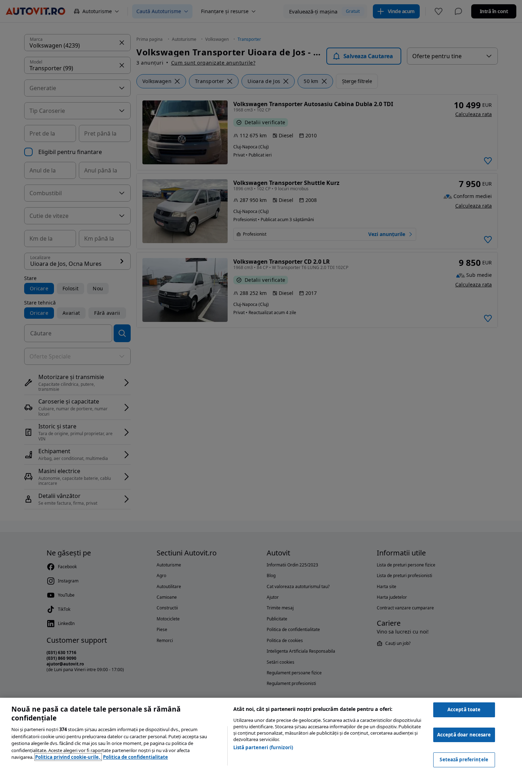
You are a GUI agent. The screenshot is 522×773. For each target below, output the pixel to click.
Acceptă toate (464, 709)
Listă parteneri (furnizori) (263, 747)
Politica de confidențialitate (135, 757)
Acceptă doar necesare (464, 734)
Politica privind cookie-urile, (68, 757)
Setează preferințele (464, 759)
